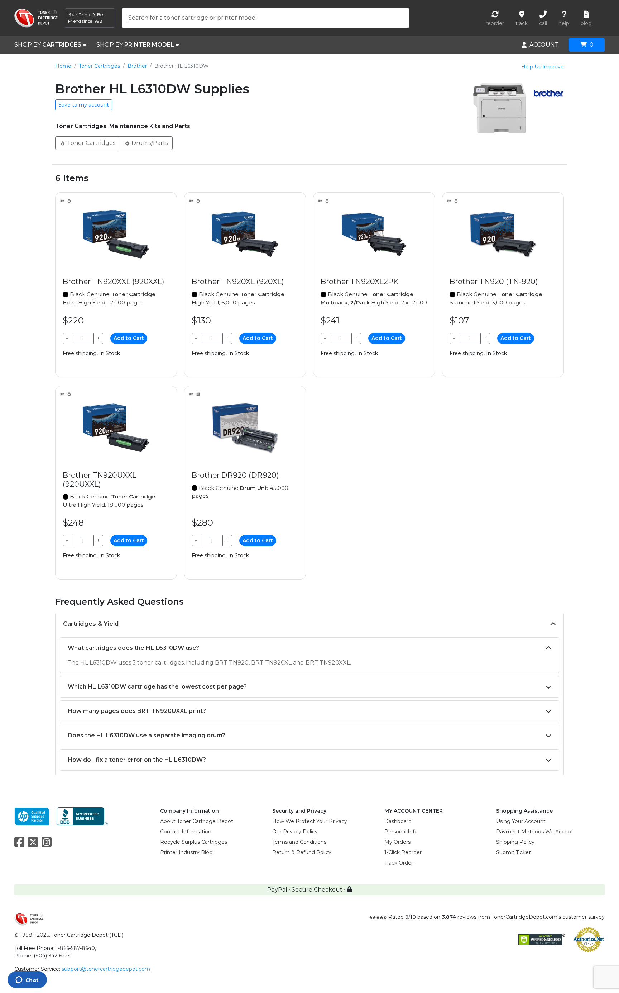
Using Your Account (521, 821)
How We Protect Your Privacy (309, 821)
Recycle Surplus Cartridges (193, 842)
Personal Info (401, 831)
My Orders (397, 842)
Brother (137, 66)
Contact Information (185, 831)
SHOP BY (47, 44)
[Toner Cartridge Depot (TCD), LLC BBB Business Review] (82, 815)
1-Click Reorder (403, 852)
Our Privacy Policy (295, 831)
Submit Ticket (513, 852)
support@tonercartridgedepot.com (106, 969)
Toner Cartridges (99, 66)
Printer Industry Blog (186, 852)
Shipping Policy (515, 842)
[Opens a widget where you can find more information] (27, 980)
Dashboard (398, 821)
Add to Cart (129, 338)
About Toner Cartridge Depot (196, 821)
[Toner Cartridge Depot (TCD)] (36, 18)
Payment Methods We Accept (534, 831)
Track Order (398, 863)
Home (63, 66)
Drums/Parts (149, 143)
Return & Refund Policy (301, 852)
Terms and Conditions (299, 842)
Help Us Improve (542, 66)
